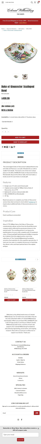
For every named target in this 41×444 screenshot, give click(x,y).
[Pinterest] (14, 147)
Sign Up (23, 360)
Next (37, 53)
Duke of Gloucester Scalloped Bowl (13, 30)
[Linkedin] (12, 147)
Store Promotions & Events (20, 376)
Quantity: (4, 128)
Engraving (20, 395)
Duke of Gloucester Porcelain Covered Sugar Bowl (11, 290)
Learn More (23, 22)
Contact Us (21, 380)
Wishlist (20, 357)
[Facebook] (2, 147)
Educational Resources (20, 392)
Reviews (20, 157)
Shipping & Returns (20, 364)
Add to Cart (11, 300)
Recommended (20, 259)
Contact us (32, 202)
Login (17, 360)
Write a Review (7, 110)
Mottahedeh (5, 93)
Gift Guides (21, 28)
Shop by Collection (11, 28)
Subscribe (21, 439)
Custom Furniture (20, 390)
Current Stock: (7, 121)
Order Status (20, 362)
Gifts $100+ (29, 28)
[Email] (5, 147)
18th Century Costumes (20, 388)
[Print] (7, 147)
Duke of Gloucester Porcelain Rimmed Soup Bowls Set (28, 290)
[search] (31, 2)
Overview (20, 153)
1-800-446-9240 (9, 2)
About (20, 378)
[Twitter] (9, 147)
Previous (3, 53)
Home (3, 28)
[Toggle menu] (2, 3)
